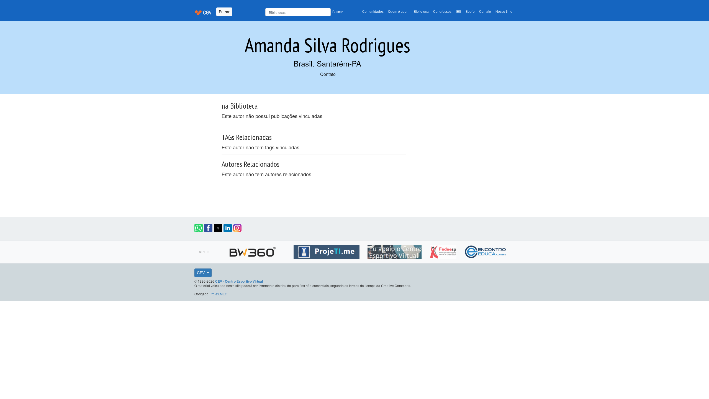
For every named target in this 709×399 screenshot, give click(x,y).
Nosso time (503, 11)
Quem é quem (398, 11)
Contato (485, 11)
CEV (201, 272)
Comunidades (373, 11)
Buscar (337, 11)
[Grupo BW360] (253, 250)
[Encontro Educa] (485, 250)
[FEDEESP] (444, 250)
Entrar (224, 11)
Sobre (470, 11)
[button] (198, 228)
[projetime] (327, 250)
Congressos (442, 11)
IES (458, 11)
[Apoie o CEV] (395, 250)
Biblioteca (421, 11)
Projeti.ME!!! (218, 293)
